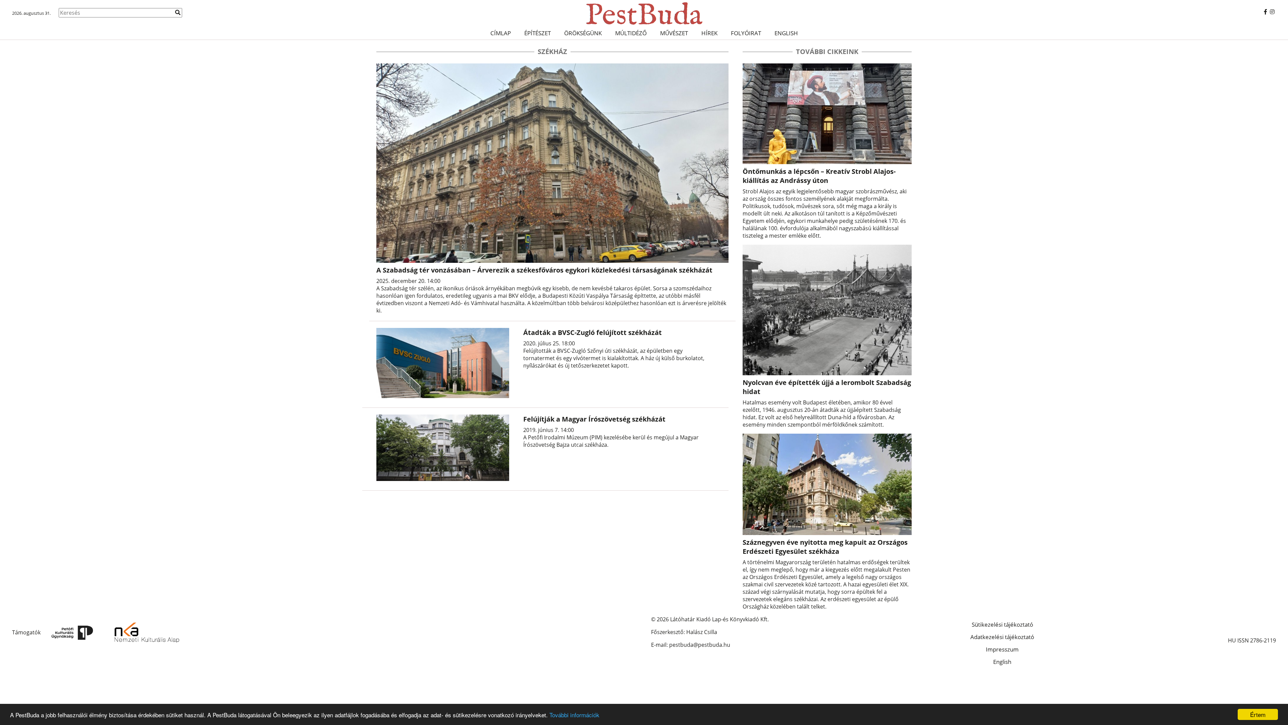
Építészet (537, 33)
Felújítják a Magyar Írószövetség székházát (594, 419)
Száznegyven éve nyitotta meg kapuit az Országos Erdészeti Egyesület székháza (825, 547)
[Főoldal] (644, 13)
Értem (1258, 714)
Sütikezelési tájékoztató (1002, 624)
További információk (574, 715)
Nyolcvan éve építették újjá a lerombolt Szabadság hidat (827, 387)
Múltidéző (631, 33)
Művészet (674, 33)
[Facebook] (1265, 11)
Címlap (500, 33)
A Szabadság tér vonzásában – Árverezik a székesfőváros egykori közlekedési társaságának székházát (544, 270)
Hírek (709, 33)
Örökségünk (583, 33)
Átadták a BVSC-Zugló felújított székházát (592, 332)
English (786, 33)
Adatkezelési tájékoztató (1002, 637)
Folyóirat (746, 33)
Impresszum (1002, 649)
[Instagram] (1272, 11)
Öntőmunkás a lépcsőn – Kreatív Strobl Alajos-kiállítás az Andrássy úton (819, 176)
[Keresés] (177, 12)
